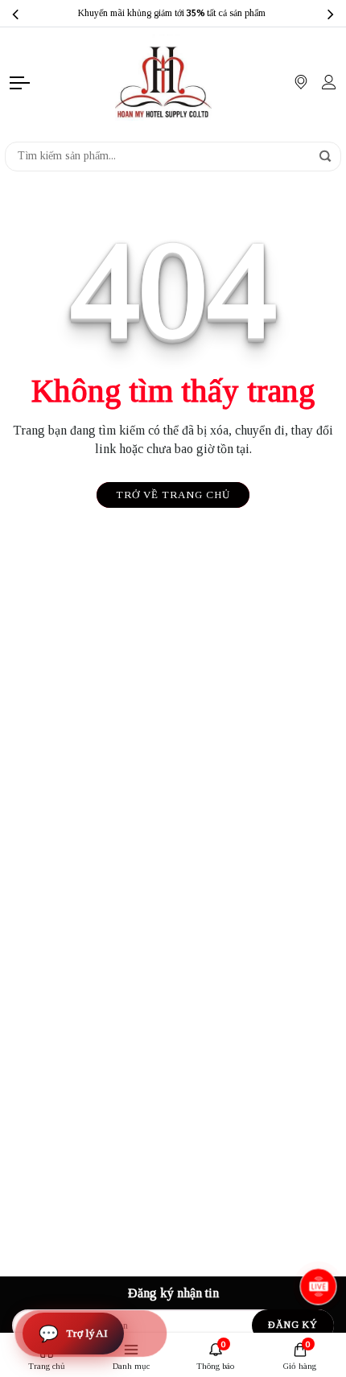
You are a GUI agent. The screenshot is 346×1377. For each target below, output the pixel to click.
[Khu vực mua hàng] (301, 82)
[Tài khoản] (329, 82)
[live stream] (317, 1286)
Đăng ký (293, 1324)
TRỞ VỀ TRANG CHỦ (173, 495)
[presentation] (15, 13)
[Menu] (21, 82)
